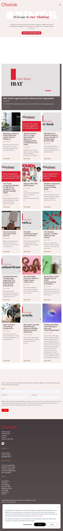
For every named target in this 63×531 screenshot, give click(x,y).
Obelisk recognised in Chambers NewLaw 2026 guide (52, 186)
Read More (6, 107)
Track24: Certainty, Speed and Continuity (30, 234)
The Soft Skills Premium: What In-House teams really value (31, 279)
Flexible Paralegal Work (9, 471)
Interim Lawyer (6, 455)
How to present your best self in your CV (9, 234)
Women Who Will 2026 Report (30, 184)
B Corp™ (4, 494)
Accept (40, 524)
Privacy (4, 502)
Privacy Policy (39, 516)
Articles (31, 45)
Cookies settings (27, 524)
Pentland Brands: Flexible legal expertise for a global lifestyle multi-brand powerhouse (10, 281)
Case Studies (32, 55)
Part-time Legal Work (8, 465)
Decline (52, 524)
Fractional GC (6, 453)
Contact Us (5, 492)
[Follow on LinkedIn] (3, 443)
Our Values (5, 490)
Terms (8, 502)
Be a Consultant (6, 472)
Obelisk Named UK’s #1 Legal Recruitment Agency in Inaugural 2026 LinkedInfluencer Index (30, 139)
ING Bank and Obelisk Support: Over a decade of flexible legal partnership (51, 137)
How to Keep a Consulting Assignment (9, 326)
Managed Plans (6, 456)
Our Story (4, 483)
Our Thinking (5, 485)
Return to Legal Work (8, 469)
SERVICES (5, 448)
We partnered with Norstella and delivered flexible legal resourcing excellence (31, 328)
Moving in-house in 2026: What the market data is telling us (11, 136)
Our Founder (5, 481)
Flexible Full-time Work (8, 467)
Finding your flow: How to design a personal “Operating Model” (52, 327)
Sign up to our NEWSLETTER (31, 33)
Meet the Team (6, 486)
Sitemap (13, 502)
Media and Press (7, 488)
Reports (31, 50)
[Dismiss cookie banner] (57, 507)
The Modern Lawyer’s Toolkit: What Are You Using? (51, 235)
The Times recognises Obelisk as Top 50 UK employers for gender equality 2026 (11, 188)
